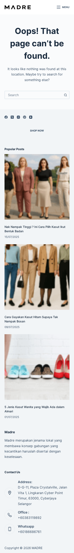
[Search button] (65, 95)
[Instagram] (18, 117)
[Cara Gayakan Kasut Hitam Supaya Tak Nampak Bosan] (37, 277)
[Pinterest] (24, 117)
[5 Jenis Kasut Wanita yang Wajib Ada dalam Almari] (37, 367)
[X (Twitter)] (12, 117)
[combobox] (33, 95)
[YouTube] (30, 117)
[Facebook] (6, 117)
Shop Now (37, 130)
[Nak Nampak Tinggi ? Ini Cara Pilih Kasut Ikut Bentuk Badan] (37, 187)
